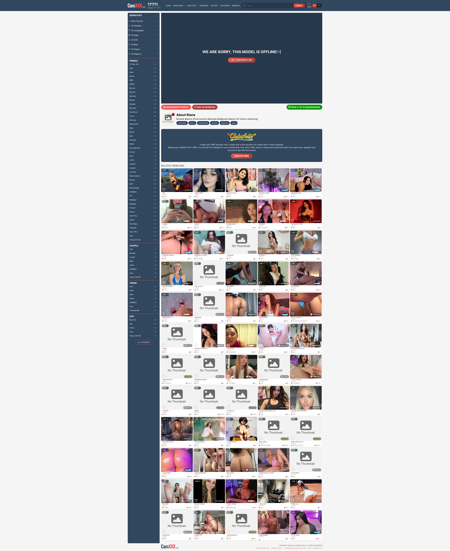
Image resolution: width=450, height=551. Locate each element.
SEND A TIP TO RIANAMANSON (305, 107)
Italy (230, 227)
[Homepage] (136, 6)
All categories (144, 342)
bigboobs (224, 123)
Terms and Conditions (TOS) (295, 548)
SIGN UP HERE (241, 156)
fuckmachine (203, 123)
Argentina (232, 352)
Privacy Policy (277, 548)
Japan (166, 507)
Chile (166, 227)
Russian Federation (300, 321)
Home (168, 6)
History (214, 6)
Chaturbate (182, 123)
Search (299, 5)
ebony (192, 123)
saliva (234, 123)
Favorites (204, 6)
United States (266, 445)
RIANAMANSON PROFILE (177, 107)
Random (235, 6)
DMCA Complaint (262, 548)
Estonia (295, 259)
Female (164, 194)
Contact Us (317, 548)
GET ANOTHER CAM (241, 60)
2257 (309, 548)
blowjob (214, 123)
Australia (167, 383)
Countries (225, 6)
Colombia (264, 227)
